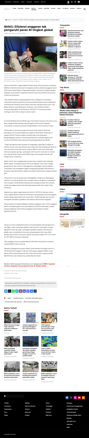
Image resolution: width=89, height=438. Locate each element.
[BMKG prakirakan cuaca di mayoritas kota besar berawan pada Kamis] (12, 366)
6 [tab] (75, 209)
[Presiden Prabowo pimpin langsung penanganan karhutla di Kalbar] (63, 133)
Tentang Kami (71, 412)
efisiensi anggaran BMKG (34, 298)
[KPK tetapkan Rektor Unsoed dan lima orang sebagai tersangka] (63, 144)
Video (62, 189)
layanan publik (18, 298)
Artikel (53, 8)
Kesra (59, 8)
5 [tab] (77, 187)
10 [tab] (72, 212)
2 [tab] (70, 187)
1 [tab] (67, 187)
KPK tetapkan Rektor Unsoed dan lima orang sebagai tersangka (75, 143)
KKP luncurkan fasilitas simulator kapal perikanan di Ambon (71, 204)
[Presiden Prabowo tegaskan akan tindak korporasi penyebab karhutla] (63, 122)
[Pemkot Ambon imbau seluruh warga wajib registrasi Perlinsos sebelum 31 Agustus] (63, 44)
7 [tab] (77, 209)
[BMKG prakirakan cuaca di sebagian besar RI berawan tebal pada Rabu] (49, 366)
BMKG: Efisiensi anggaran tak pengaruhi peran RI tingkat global (39, 20)
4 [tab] (75, 187)
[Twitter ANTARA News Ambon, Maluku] (72, 2)
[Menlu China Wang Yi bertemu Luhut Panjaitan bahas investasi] (72, 100)
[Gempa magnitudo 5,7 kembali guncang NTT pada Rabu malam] (31, 366)
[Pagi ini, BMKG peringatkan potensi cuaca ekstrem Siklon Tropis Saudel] (49, 341)
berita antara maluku (31, 301)
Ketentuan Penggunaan (75, 406)
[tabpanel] (72, 177)
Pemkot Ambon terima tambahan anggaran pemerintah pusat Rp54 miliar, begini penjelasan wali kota (76, 66)
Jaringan (69, 403)
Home (14, 8)
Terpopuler (29, 2)
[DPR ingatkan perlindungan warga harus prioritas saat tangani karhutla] (49, 318)
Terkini (23, 2)
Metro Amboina (34, 9)
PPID (68, 427)
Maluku (27, 8)
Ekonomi (46, 8)
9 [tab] (83, 209)
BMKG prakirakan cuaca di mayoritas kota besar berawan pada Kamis (12, 375)
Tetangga (65, 8)
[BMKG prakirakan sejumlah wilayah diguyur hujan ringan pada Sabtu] (12, 341)
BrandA (69, 418)
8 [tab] (80, 209)
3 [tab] (72, 187)
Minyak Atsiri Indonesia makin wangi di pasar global (71, 258)
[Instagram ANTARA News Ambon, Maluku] (75, 2)
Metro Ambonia (30, 406)
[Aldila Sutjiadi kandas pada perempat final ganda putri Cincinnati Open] (63, 54)
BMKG (9, 298)
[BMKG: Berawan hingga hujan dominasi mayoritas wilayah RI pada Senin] (12, 318)
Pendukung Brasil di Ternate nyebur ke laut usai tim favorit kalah (71, 179)
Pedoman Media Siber (74, 415)
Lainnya (78, 8)
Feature (48, 412)
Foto (62, 164)
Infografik (64, 214)
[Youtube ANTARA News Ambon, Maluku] (79, 2)
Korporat (69, 424)
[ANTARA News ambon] (8, 9)
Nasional (20, 8)
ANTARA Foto (71, 421)
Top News (36, 2)
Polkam (72, 8)
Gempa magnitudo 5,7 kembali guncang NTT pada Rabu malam (30, 375)
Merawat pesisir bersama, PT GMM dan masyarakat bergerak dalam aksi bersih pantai (76, 78)
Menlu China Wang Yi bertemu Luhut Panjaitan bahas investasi (71, 113)
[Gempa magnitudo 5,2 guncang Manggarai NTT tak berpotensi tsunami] (31, 318)
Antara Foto (16, 2)
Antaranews (8, 2)
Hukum (40, 8)
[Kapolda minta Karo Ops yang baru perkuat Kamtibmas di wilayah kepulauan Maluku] (63, 33)
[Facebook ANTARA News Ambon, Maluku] (68, 2)
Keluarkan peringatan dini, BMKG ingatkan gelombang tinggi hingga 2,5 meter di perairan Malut (30, 352)
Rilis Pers (43, 2)
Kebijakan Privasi (72, 409)
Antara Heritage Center (13, 301)
